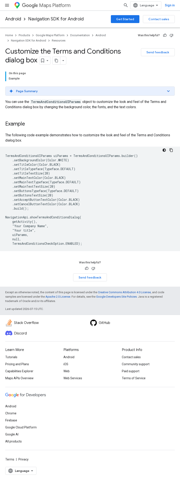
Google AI (11, 434)
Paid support (130, 371)
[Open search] (125, 5)
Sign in (170, 5)
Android (13, 19)
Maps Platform (54, 5)
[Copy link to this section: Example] (29, 124)
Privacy (23, 459)
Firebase (11, 420)
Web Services (72, 378)
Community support (135, 364)
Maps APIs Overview (19, 378)
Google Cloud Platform (21, 427)
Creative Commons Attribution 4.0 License (124, 292)
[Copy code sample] (171, 150)
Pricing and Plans (17, 364)
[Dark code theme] (164, 150)
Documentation (80, 35)
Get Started (125, 19)
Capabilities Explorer (19, 371)
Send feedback (157, 52)
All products (13, 441)
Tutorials (11, 357)
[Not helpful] (171, 35)
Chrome (10, 413)
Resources (58, 40)
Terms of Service (134, 378)
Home (9, 35)
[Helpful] (165, 35)
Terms (9, 459)
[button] (90, 91)
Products (24, 35)
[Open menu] (7, 5)
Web (66, 371)
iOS (65, 364)
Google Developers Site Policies (116, 296)
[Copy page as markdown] (56, 60)
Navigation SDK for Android (56, 19)
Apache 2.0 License (57, 296)
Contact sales (158, 19)
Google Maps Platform (50, 35)
